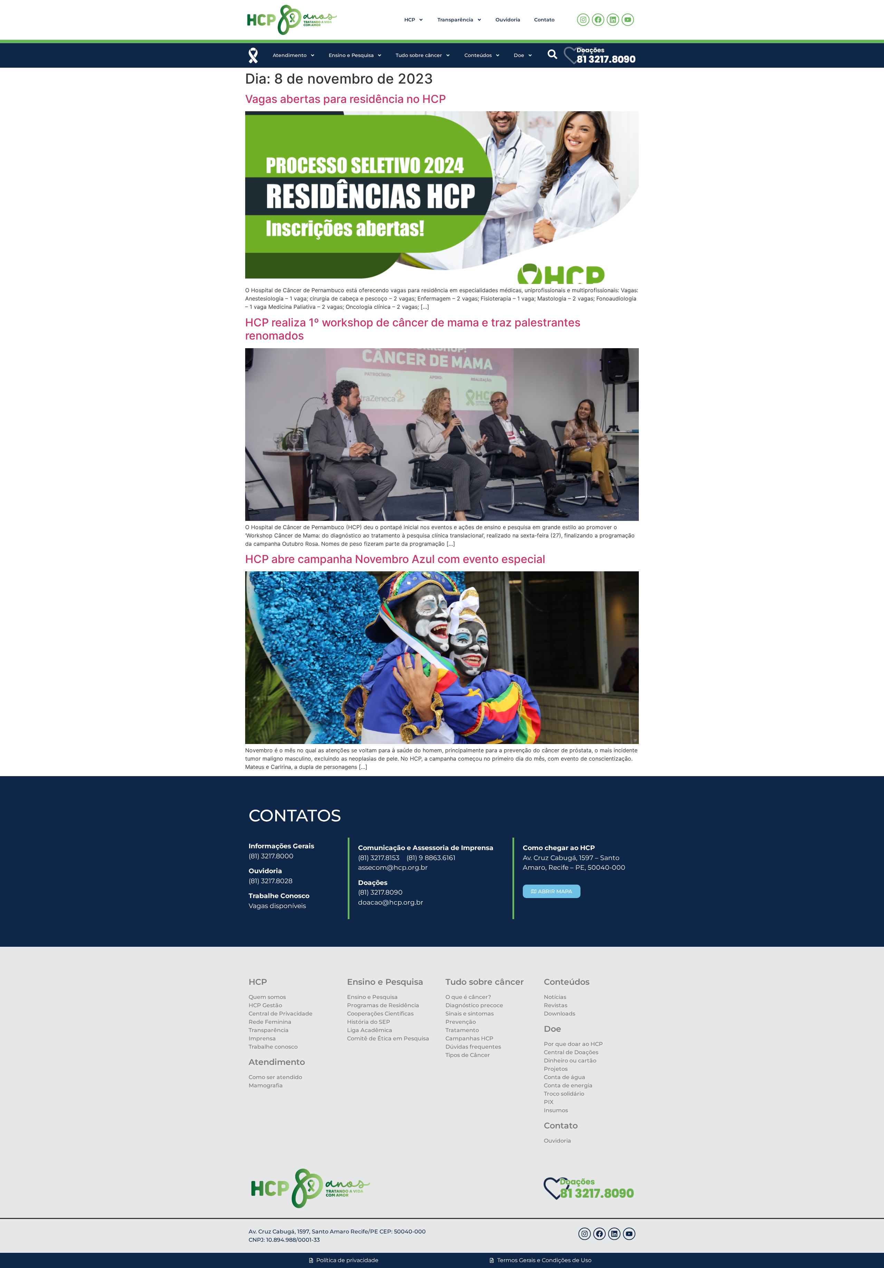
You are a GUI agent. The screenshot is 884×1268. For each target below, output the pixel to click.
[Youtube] (628, 19)
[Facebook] (598, 19)
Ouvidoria (508, 20)
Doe (519, 55)
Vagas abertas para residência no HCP (345, 99)
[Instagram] (583, 19)
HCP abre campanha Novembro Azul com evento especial (395, 559)
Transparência (455, 20)
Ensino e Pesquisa (351, 55)
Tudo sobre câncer (419, 55)
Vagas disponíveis (277, 906)
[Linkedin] (613, 19)
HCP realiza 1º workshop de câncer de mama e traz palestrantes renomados (412, 329)
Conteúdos (478, 55)
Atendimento (290, 55)
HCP (409, 20)
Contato (544, 20)
